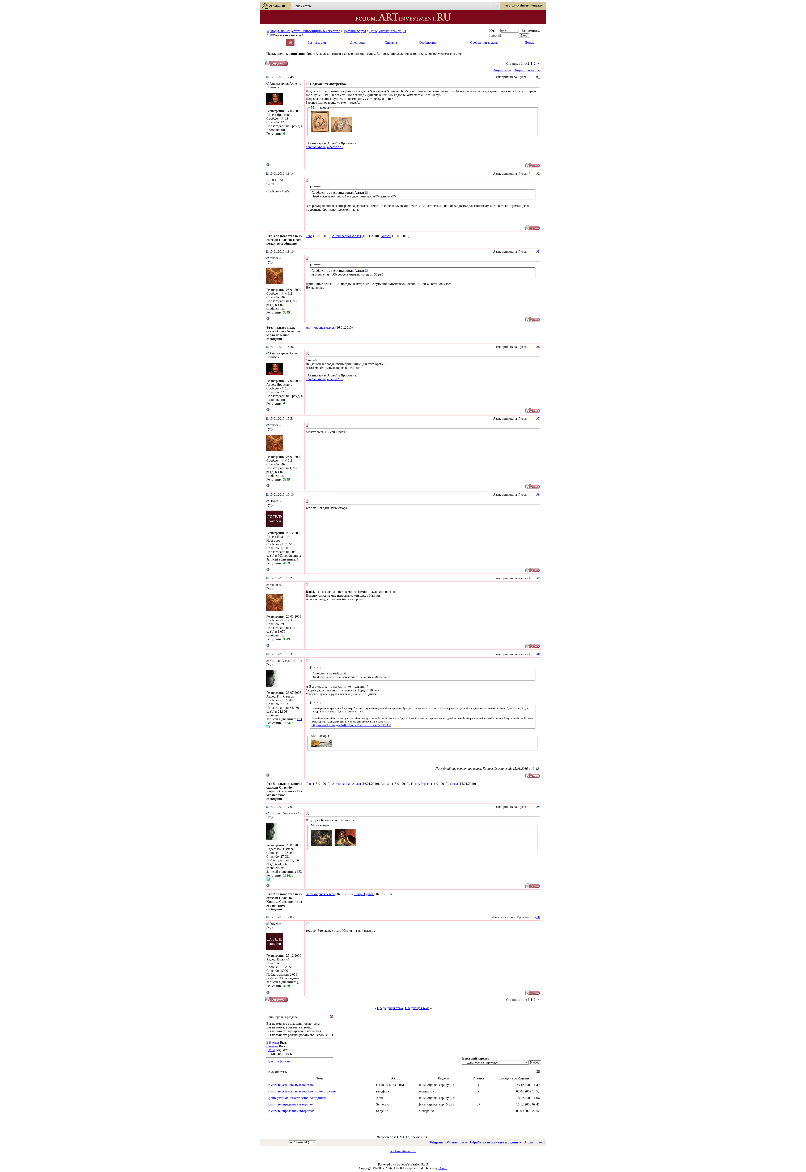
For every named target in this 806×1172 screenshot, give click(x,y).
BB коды (272, 1042)
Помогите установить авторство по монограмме (301, 1091)
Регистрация (317, 42)
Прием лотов (302, 6)
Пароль (494, 35)
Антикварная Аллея (346, 236)
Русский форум (355, 31)
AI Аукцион (277, 6)
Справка (391, 42)
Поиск (529, 42)
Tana (309, 236)
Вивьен (386, 236)
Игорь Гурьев (420, 783)
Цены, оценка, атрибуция (387, 31)
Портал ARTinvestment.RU (523, 5)
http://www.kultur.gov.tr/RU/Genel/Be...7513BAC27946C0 (351, 725)
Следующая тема (417, 1008)
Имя (492, 30)
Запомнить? (531, 31)
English (271, 40)
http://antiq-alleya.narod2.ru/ (324, 147)
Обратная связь (456, 1142)
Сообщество (428, 42)
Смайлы (272, 1046)
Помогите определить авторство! (290, 1111)
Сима (454, 783)
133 (299, 719)
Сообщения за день (484, 42)
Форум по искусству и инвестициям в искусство (305, 31)
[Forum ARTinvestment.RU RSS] (290, 43)
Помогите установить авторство (289, 1085)
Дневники (357, 42)
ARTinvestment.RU (403, 1151)
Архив (529, 1142)
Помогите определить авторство (289, 1104)
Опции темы (502, 70)
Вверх (540, 1142)
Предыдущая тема (390, 1008)
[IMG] (270, 1050)
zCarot (442, 1168)
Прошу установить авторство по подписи (296, 1098)
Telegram (436, 1142)
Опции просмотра (527, 70)
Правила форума (278, 1061)
